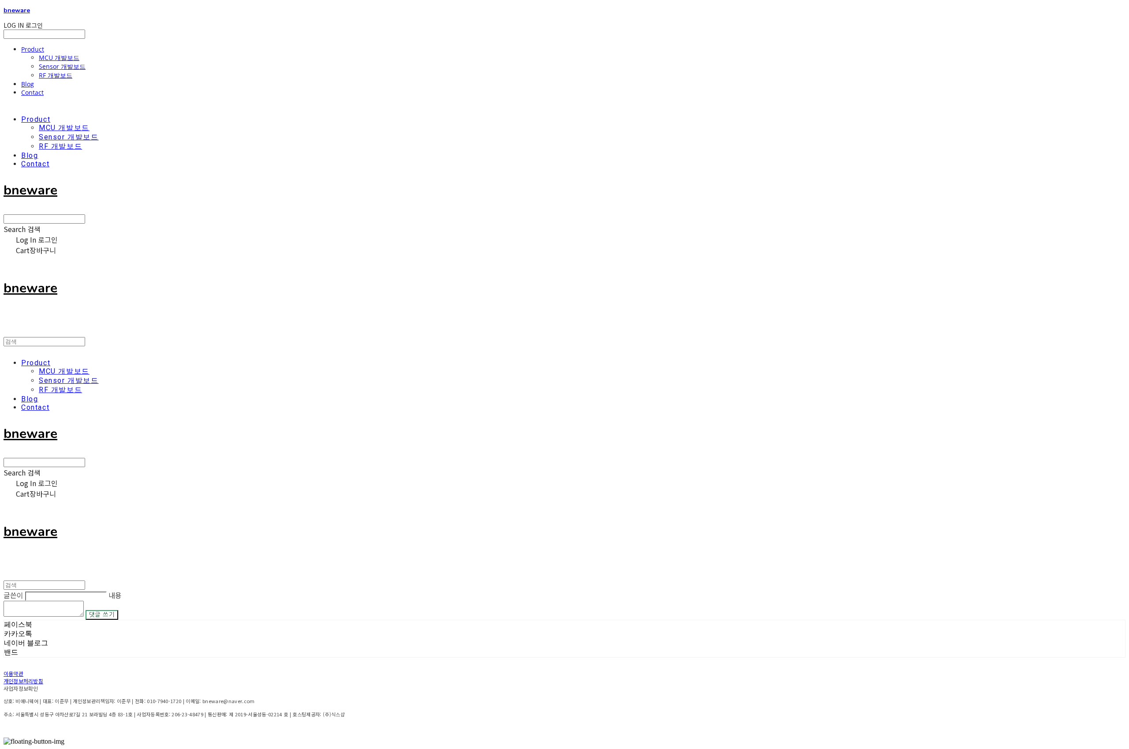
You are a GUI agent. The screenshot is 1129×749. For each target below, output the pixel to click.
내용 (115, 595)
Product (32, 49)
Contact (32, 92)
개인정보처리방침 (23, 681)
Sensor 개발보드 (62, 66)
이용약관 (13, 673)
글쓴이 (13, 595)
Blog (27, 84)
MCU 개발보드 (59, 57)
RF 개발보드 (55, 75)
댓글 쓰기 (102, 615)
